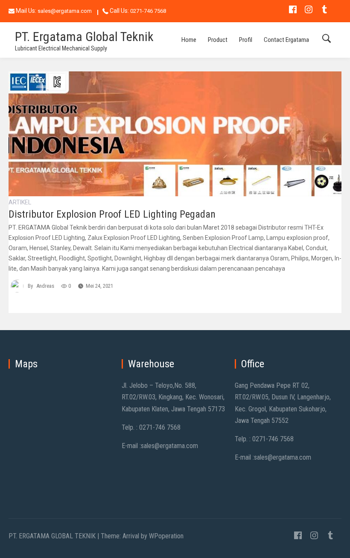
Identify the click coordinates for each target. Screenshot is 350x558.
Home (188, 40)
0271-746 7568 (148, 11)
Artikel (20, 202)
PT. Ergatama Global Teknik (84, 36)
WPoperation (166, 536)
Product (218, 40)
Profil (245, 40)
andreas (45, 286)
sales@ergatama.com (65, 11)
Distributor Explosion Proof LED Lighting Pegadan (112, 214)
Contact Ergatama (286, 40)
